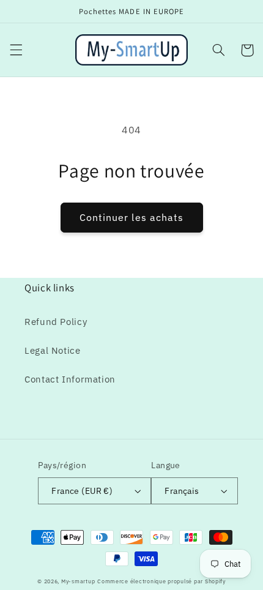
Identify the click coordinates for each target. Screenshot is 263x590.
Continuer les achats (131, 217)
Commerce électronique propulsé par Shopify (161, 581)
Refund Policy (55, 321)
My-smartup (78, 581)
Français (182, 490)
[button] (16, 50)
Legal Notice (52, 350)
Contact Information (70, 379)
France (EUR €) (82, 490)
